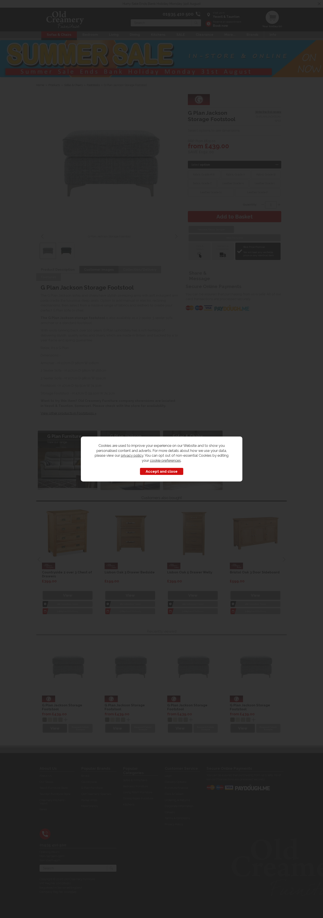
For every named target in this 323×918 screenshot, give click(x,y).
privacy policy (132, 455)
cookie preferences (165, 460)
